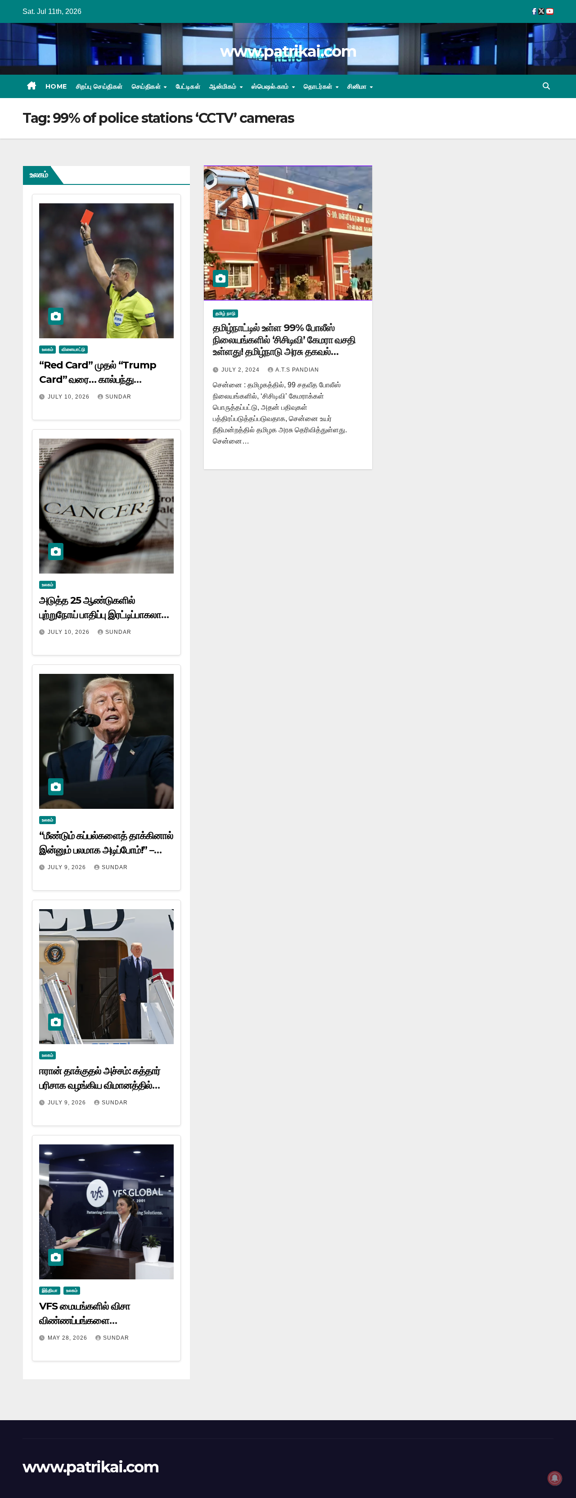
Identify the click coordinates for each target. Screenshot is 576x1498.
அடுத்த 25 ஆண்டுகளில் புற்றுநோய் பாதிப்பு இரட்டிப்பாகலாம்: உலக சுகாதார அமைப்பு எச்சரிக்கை (104, 614)
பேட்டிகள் (188, 86)
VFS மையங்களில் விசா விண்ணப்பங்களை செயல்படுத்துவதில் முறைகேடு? (99, 1320)
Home (56, 86)
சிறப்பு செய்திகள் (99, 86)
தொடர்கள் (319, 86)
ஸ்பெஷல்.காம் (271, 86)
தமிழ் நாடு (225, 313)
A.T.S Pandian (297, 370)
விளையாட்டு (73, 349)
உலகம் (47, 349)
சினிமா (358, 86)
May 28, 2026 (68, 1338)
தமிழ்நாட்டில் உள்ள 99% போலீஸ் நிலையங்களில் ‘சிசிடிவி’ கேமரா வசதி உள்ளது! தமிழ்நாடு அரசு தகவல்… (284, 340)
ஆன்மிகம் (223, 86)
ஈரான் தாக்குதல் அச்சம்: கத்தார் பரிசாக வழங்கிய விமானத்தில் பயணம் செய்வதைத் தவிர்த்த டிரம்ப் (105, 1085)
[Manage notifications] (555, 1478)
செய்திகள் (147, 86)
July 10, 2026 (69, 397)
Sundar (118, 397)
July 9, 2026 (68, 867)
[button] (546, 86)
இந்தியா (50, 1290)
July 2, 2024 (241, 370)
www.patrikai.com (288, 51)
